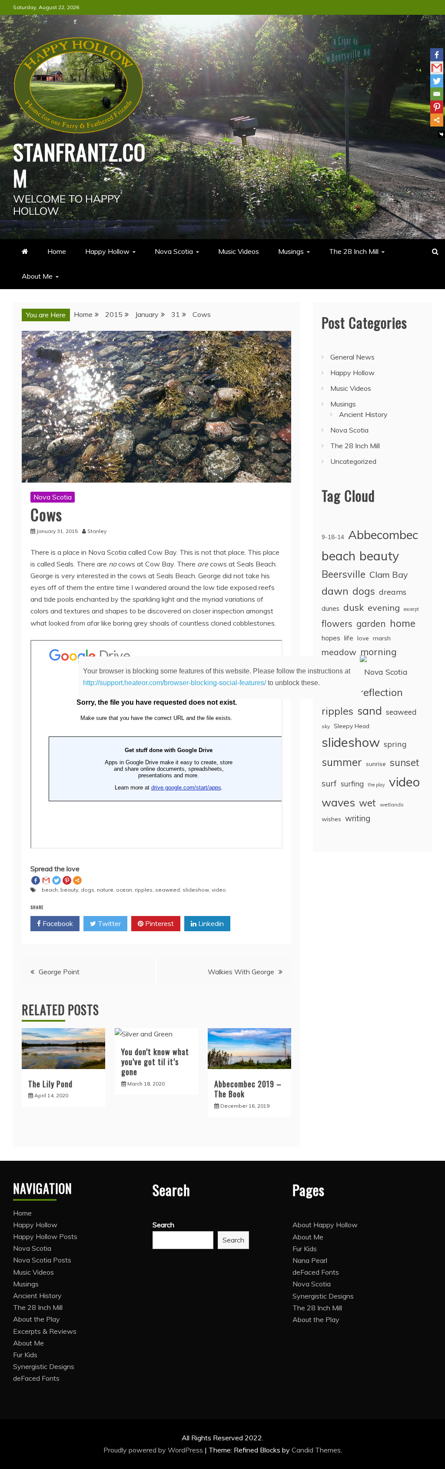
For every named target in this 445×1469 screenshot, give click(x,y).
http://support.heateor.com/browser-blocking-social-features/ (174, 682)
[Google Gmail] (436, 67)
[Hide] (441, 134)
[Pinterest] (436, 106)
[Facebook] (436, 54)
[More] (436, 120)
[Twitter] (436, 80)
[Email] (436, 93)
